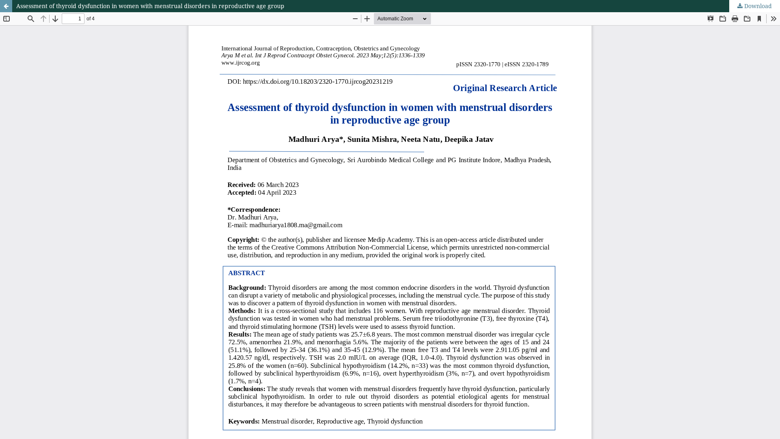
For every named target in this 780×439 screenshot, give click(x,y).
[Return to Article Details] (6, 6)
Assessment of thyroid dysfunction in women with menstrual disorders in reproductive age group (150, 6)
